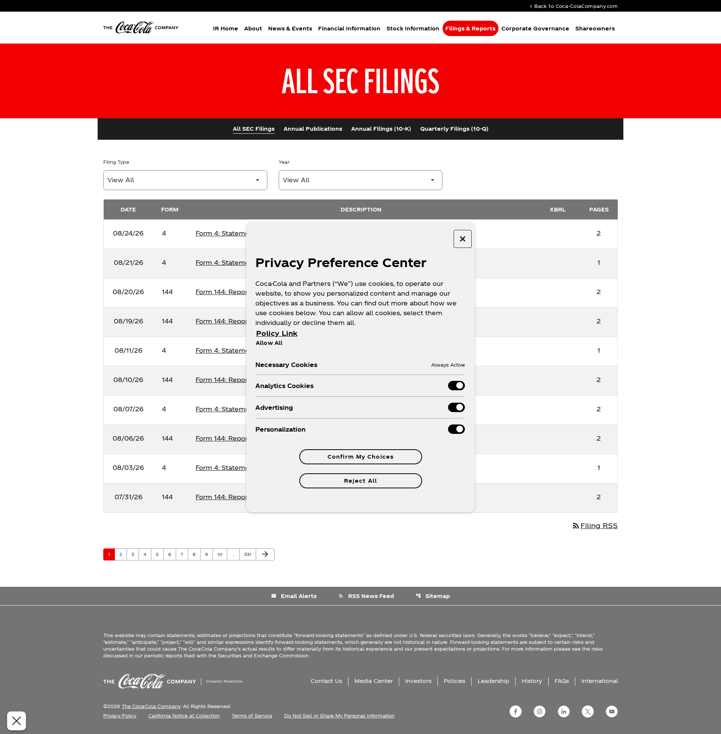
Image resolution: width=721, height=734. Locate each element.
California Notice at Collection (184, 715)
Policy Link (276, 333)
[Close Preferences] (16, 720)
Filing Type (116, 162)
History (532, 681)
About (253, 28)
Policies (454, 681)
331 (249, 554)
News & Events (290, 28)
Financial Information (349, 28)
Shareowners (595, 28)
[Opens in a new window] (516, 711)
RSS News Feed (366, 596)
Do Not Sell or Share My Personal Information (339, 715)
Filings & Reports (470, 28)
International (599, 681)
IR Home (225, 28)
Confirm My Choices (360, 456)
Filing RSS (595, 525)
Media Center (373, 681)
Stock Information (412, 28)
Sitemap (433, 596)
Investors (418, 681)
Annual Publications (313, 128)
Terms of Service (252, 715)
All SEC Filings (254, 128)
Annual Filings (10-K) (381, 128)
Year (284, 162)
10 (222, 554)
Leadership (493, 681)
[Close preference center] (462, 239)
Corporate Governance (535, 28)
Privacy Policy (119, 715)
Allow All (269, 343)
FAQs (562, 681)
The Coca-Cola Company (151, 706)
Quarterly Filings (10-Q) (454, 128)
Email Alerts (294, 596)
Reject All (360, 480)
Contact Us (326, 681)
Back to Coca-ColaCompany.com (573, 5)
